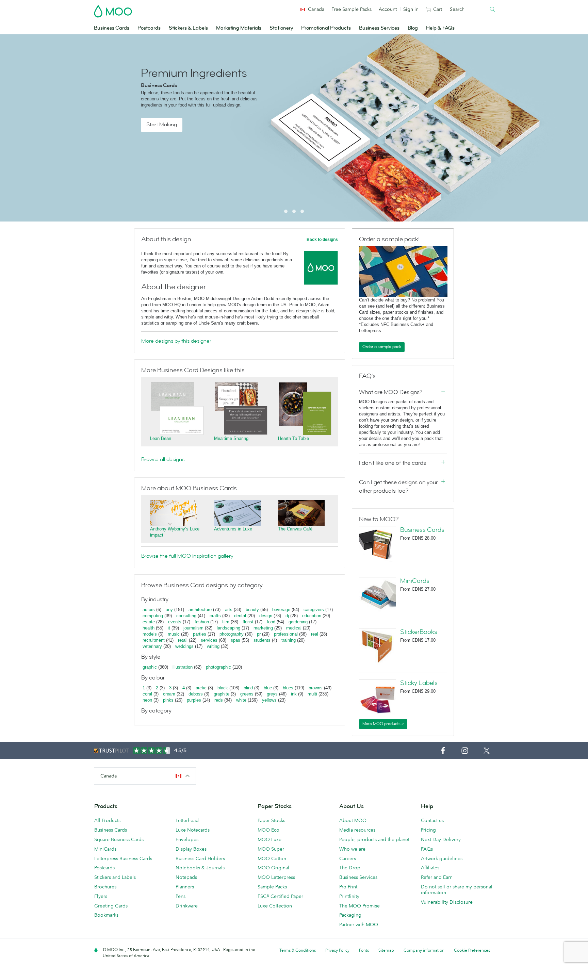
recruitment (154, 640)
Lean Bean (160, 438)
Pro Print (348, 887)
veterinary (152, 646)
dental (240, 615)
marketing (263, 627)
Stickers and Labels (115, 877)
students (262, 640)
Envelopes (187, 839)
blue (268, 687)
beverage (281, 609)
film (225, 621)
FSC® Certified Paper (280, 896)
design (265, 615)
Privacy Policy (337, 950)
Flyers (100, 896)
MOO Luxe (269, 839)
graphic (150, 667)
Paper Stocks (271, 820)
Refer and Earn (437, 877)
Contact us (432, 820)
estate (149, 621)
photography (231, 634)
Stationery (281, 28)
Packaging (350, 915)
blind (248, 687)
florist (248, 621)
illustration (183, 667)
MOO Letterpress (276, 877)
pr (259, 634)
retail (182, 640)
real (314, 634)
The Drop (349, 868)
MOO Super (271, 849)
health (148, 627)
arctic (201, 687)
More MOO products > (383, 723)
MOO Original (273, 868)
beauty (252, 609)
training (288, 640)
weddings (184, 646)
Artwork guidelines (441, 858)
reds (218, 700)
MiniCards (414, 581)
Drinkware (187, 906)
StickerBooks (418, 632)
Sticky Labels (419, 683)
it (169, 627)
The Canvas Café (295, 528)
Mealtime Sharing (231, 438)
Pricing (428, 830)
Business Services (379, 28)
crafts (215, 615)
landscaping (228, 627)
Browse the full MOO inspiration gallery (187, 556)
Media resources (357, 830)
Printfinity (349, 896)
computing (153, 615)
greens (247, 693)
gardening (298, 621)
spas (235, 640)
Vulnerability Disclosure (447, 902)
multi (312, 693)
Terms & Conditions (297, 950)
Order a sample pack (381, 346)
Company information (424, 950)
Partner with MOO (358, 924)
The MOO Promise (359, 906)
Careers (347, 858)
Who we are (352, 849)
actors (149, 609)
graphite (221, 693)
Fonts (364, 950)
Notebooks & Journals (200, 868)
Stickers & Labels (188, 28)
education (311, 615)
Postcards (149, 28)
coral (147, 693)
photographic (218, 667)
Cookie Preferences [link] (472, 950)
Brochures (105, 887)
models (150, 634)
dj (287, 615)
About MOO (352, 820)
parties (199, 634)
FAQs (427, 849)
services (209, 640)
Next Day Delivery (441, 839)
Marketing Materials (238, 28)
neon (147, 700)
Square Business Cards (119, 839)
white (241, 700)
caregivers (314, 609)
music (174, 634)
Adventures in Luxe (233, 528)
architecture (200, 609)
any (169, 609)
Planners (185, 887)
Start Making (161, 124)
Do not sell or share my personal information (456, 890)
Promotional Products (326, 28)
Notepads (186, 877)
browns (316, 687)
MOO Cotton (272, 858)
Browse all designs (162, 459)
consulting (186, 615)
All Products (107, 820)
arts (228, 609)
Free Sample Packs (351, 9)
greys (272, 693)
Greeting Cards (111, 906)
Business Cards (111, 28)
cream (169, 693)
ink (294, 693)
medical (293, 627)
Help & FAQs (440, 28)
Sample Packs (272, 887)
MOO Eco (268, 830)
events (174, 621)
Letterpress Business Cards (123, 858)
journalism (193, 627)
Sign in (411, 9)
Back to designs (322, 239)
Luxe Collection (275, 906)
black (222, 687)
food (271, 621)
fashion (202, 621)
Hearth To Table (293, 438)
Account (388, 9)
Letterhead (187, 820)
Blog (413, 28)
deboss (196, 693)
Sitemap (386, 950)
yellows (269, 700)
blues (288, 687)
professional (286, 634)
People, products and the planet (374, 839)
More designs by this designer (176, 341)
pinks (168, 700)
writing (213, 646)
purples (194, 700)
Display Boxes (191, 849)
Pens (180, 896)
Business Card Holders (200, 858)
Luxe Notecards (193, 830)
